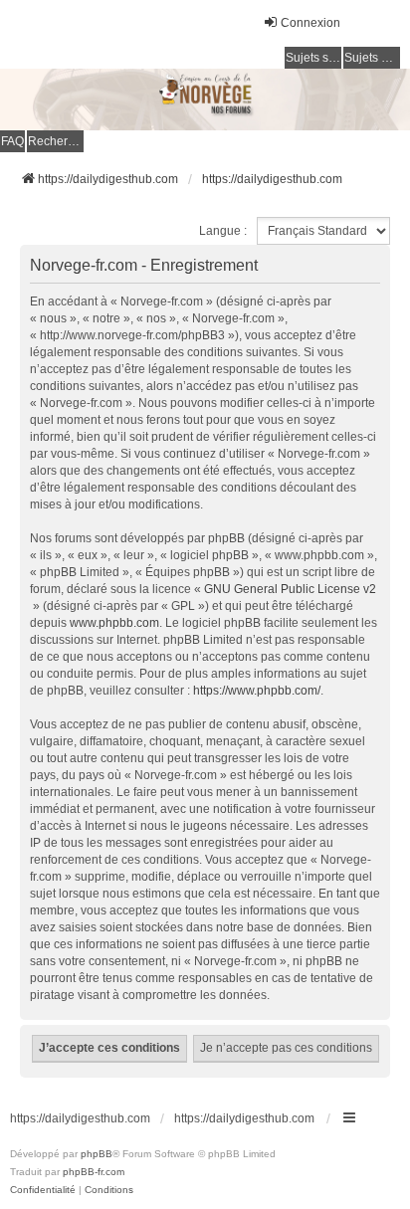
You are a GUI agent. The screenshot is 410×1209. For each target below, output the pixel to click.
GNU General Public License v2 (290, 589)
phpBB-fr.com (93, 1171)
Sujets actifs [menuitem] (372, 58)
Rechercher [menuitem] (56, 141)
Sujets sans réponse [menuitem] (313, 58)
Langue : (223, 231)
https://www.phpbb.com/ (256, 691)
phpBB (96, 1153)
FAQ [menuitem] (12, 141)
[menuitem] (43, 1190)
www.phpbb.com (114, 623)
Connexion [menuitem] (310, 23)
